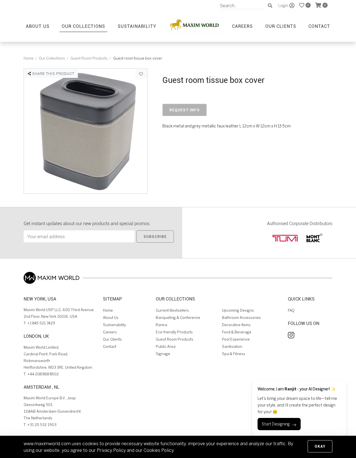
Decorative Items (236, 325)
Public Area (165, 346)
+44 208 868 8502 (43, 374)
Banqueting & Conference (178, 318)
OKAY (320, 446)
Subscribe (155, 236)
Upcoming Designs (238, 310)
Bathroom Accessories (241, 318)
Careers (242, 26)
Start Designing (276, 424)
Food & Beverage (236, 332)
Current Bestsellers (172, 310)
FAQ (291, 310)
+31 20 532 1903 (41, 425)
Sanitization (232, 346)
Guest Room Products (89, 58)
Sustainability (137, 26)
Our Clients (280, 26)
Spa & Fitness (233, 354)
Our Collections (83, 26)
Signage (163, 354)
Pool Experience (236, 339)
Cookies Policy (159, 450)
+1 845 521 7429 (41, 323)
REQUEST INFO (184, 110)
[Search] (270, 5)
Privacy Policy (111, 450)
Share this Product (53, 73)
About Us (38, 26)
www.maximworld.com (47, 443)
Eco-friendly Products (174, 332)
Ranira (161, 325)
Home (29, 58)
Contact (319, 26)
